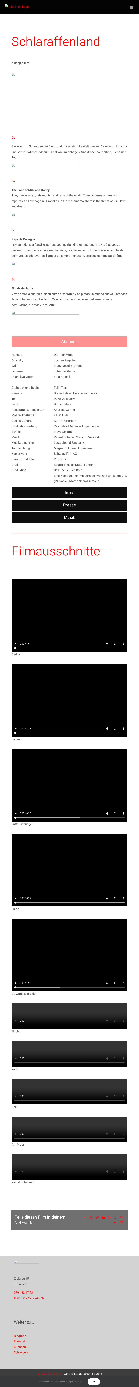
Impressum (42, 1373)
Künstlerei (21, 1347)
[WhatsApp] (109, 1217)
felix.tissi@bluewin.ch (29, 1298)
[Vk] (115, 1222)
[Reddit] (97, 1217)
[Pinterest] (121, 1217)
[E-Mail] (121, 1222)
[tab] (69, 341)
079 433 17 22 (23, 1292)
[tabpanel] (69, 418)
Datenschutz (55, 1373)
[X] (91, 1217)
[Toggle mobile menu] (132, 7)
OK (94, 1381)
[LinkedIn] (103, 1217)
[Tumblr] (115, 1217)
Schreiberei (21, 1352)
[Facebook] (85, 1217)
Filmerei (19, 1341)
